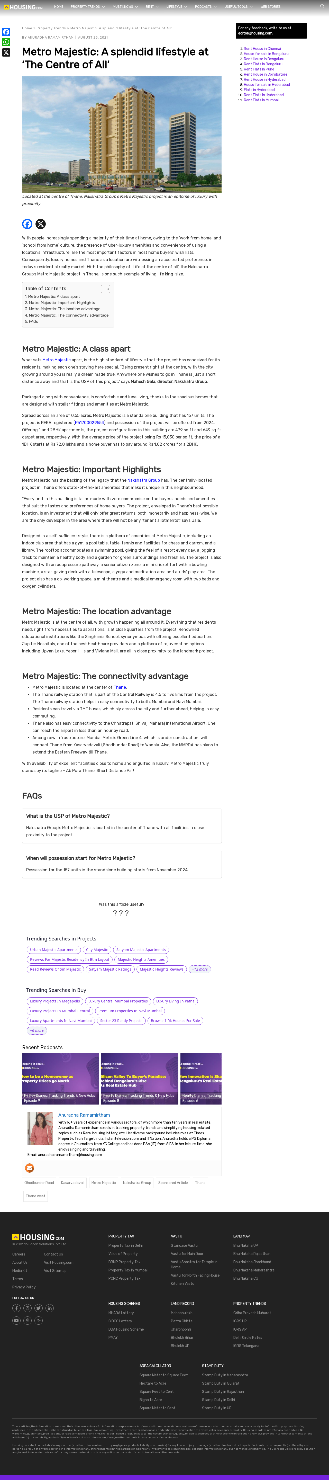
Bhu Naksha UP (245, 1245)
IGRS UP (240, 1321)
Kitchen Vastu (182, 1283)
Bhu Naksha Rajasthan (251, 1254)
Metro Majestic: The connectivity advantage (69, 315)
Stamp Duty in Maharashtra (225, 1375)
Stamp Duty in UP (217, 1408)
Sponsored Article (173, 1183)
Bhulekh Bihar (182, 1337)
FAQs (33, 321)
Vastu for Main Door (187, 1254)
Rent (150, 6)
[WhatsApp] (6, 42)
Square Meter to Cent (158, 1408)
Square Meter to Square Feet (164, 1375)
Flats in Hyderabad (259, 90)
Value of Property (123, 1254)
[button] (200, 969)
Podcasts (204, 6)
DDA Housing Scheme (126, 1329)
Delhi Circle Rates (247, 1337)
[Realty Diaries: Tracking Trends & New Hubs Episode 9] (60, 1078)
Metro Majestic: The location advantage (64, 309)
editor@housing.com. (255, 33)
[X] (40, 224)
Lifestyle (175, 6)
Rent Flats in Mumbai (261, 100)
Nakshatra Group (143, 480)
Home (58, 6)
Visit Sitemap (55, 1271)
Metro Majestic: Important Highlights (62, 302)
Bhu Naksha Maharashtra (254, 1270)
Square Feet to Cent (157, 1391)
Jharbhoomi (181, 1329)
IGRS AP (240, 1329)
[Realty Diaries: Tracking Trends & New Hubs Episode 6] (219, 1078)
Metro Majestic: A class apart (54, 296)
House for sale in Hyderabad (267, 85)
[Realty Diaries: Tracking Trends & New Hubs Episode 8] (139, 1078)
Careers (18, 1254)
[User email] (29, 1168)
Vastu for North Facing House (195, 1275)
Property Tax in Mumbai (128, 1270)
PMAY (113, 1337)
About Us (20, 1262)
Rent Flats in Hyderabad (264, 95)
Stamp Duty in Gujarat (221, 1383)
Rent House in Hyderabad (265, 79)
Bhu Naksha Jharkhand (252, 1262)
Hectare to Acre (153, 1383)
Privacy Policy (24, 1287)
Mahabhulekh (182, 1313)
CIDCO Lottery (120, 1321)
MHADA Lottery (121, 1313)
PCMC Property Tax (124, 1278)
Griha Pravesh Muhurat (252, 1313)
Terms (17, 1279)
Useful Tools (237, 6)
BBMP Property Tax (124, 1262)
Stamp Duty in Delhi (218, 1400)
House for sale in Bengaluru (266, 54)
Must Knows (123, 6)
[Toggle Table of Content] (103, 289)
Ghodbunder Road (39, 1183)
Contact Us (53, 1254)
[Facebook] (27, 224)
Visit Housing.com (59, 1262)
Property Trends (86, 6)
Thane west (35, 1196)
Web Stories (271, 6)
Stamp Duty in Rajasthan (223, 1391)
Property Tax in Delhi (125, 1245)
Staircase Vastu (184, 1245)
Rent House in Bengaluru (264, 59)
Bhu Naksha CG (245, 1278)
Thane (120, 687)
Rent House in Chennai (262, 49)
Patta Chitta (182, 1321)
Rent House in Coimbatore (265, 74)
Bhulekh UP (180, 1346)
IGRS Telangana (246, 1346)
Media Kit (19, 1271)
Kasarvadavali (72, 1183)
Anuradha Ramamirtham (51, 37)
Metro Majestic (56, 359)
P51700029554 (89, 422)
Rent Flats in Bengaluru (263, 64)
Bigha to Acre (151, 1400)
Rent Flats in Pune (259, 69)
